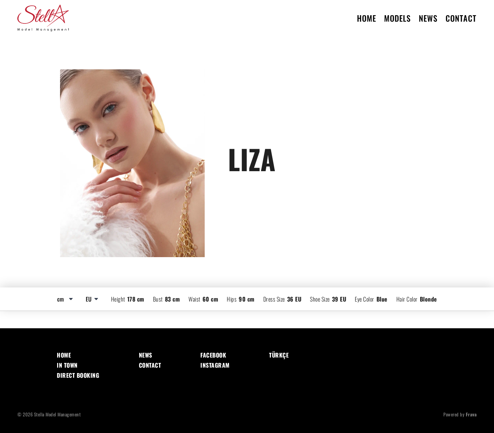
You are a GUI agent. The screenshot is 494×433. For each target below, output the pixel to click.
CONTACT (461, 18)
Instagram (215, 365)
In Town (67, 365)
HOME (366, 18)
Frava (471, 414)
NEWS (428, 18)
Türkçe (279, 355)
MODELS (397, 18)
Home (64, 355)
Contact (150, 365)
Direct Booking (78, 375)
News (145, 355)
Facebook (213, 355)
